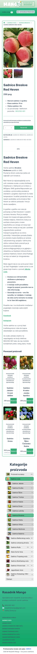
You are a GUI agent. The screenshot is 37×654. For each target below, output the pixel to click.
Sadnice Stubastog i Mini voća (12, 626)
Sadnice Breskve (19, 135)
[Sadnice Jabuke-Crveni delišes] (10, 362)
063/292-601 (20, 111)
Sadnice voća (6, 620)
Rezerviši (23, 128)
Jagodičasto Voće (8, 640)
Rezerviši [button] (14, 401)
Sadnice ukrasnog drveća (11, 628)
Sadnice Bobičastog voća (11, 634)
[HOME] (4, 23)
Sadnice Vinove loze (9, 642)
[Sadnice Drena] (10, 413)
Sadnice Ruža (6, 623)
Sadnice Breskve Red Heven (20, 139)
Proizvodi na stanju (9, 617)
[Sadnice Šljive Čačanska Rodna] (26, 413)
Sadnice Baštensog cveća (11, 637)
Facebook (7, 316)
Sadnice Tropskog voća (10, 631)
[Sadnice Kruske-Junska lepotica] (26, 362)
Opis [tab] (18, 149)
